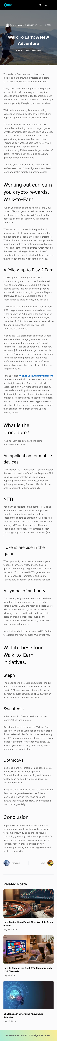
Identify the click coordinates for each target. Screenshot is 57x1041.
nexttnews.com (16, 1035)
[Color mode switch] (40, 4)
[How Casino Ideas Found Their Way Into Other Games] (28, 903)
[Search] (46, 5)
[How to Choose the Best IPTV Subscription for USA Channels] (28, 949)
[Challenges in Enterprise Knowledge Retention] (28, 995)
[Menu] (52, 4)
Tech (49, 25)
